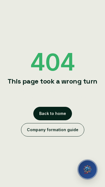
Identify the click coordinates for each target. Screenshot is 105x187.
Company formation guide (52, 129)
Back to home (52, 113)
